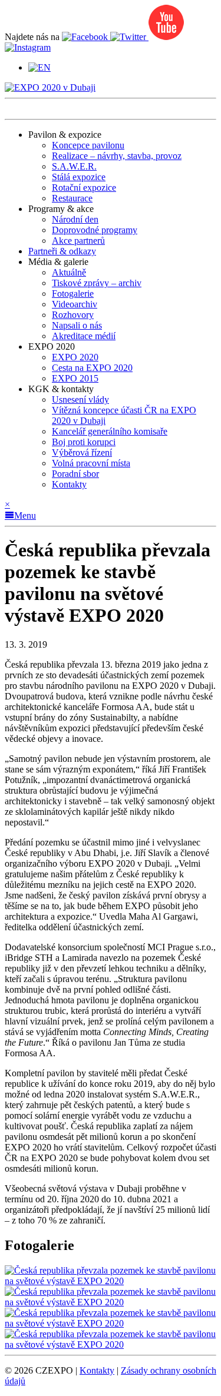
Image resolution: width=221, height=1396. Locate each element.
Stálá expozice (78, 177)
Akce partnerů (78, 241)
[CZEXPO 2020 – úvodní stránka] (50, 87)
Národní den (75, 219)
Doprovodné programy (94, 230)
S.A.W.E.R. (74, 166)
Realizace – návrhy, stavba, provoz (117, 156)
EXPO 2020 (75, 357)
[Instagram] (28, 47)
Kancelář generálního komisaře (109, 431)
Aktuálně (69, 272)
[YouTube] (166, 37)
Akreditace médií (84, 336)
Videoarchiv (74, 304)
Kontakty (69, 484)
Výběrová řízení (82, 452)
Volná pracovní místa (91, 463)
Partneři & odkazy (62, 251)
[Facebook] (86, 37)
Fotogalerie (73, 294)
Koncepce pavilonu (88, 145)
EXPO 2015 (75, 378)
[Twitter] (129, 37)
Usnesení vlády (80, 399)
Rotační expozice (84, 188)
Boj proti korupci (84, 442)
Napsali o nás (77, 325)
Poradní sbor (75, 474)
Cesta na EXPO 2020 (92, 368)
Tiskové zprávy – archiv (96, 283)
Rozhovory (73, 315)
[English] (39, 67)
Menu (25, 515)
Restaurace (72, 198)
